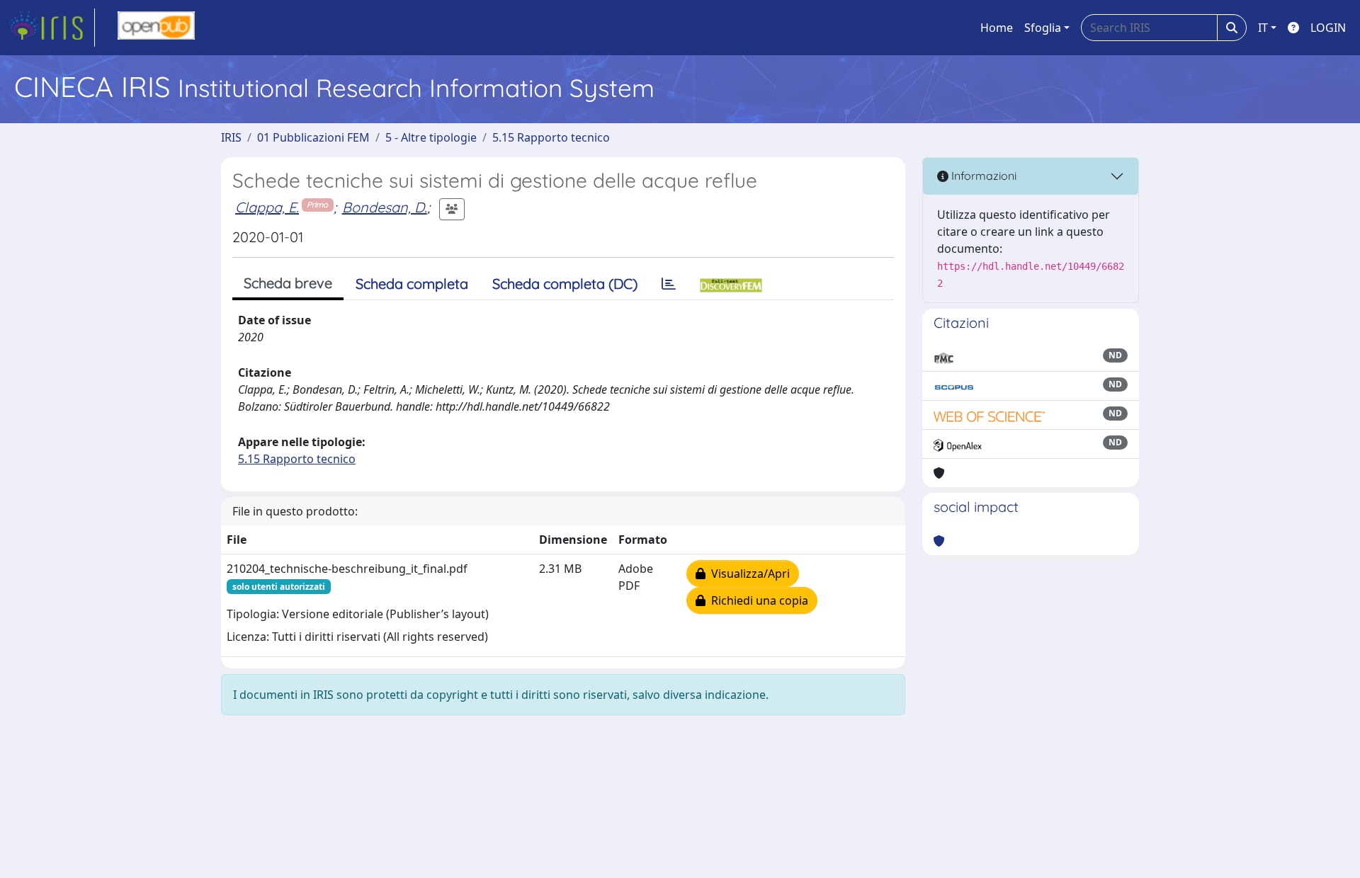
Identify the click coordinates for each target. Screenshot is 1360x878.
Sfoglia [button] (1042, 27)
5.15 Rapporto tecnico (551, 137)
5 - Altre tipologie (431, 137)
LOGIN (1328, 27)
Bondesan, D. (384, 207)
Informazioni (982, 176)
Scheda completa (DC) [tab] (565, 283)
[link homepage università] (156, 27)
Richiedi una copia (757, 600)
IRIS (231, 137)
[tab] (669, 284)
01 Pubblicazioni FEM (313, 137)
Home (996, 27)
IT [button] (1263, 27)
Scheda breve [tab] (288, 283)
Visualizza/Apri (748, 573)
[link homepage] (51, 27)
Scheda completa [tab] (412, 283)
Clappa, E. (267, 207)
